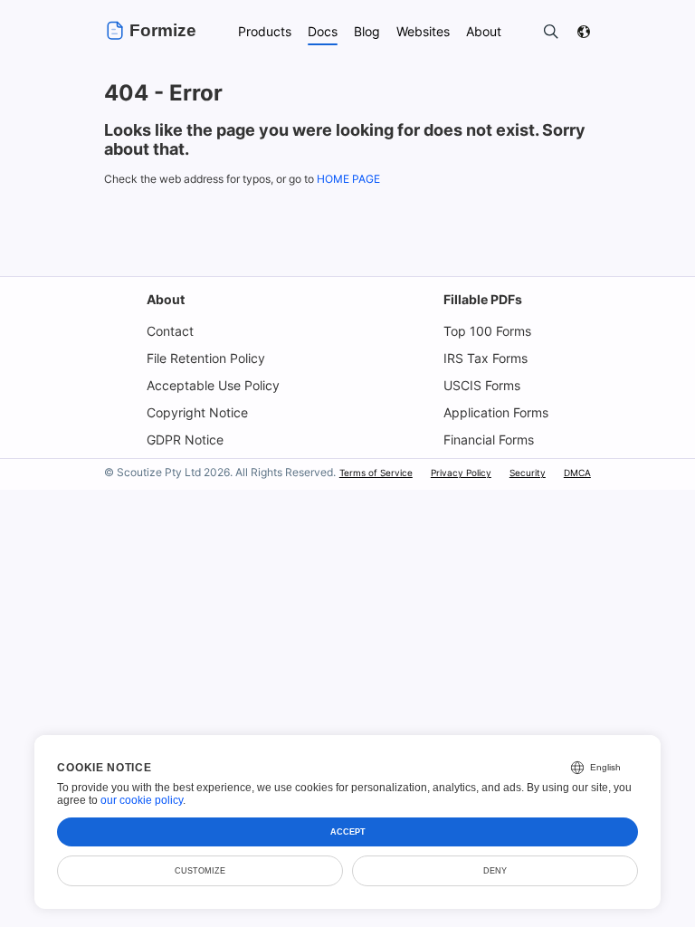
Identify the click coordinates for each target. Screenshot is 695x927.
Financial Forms (488, 439)
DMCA (577, 472)
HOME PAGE (348, 179)
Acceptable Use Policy (213, 385)
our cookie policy (141, 800)
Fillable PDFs (482, 299)
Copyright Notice (197, 412)
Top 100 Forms (487, 331)
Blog (367, 31)
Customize (200, 870)
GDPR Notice (185, 439)
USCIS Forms (481, 385)
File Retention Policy (206, 358)
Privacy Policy (461, 472)
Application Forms (495, 412)
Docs (323, 31)
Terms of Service (376, 472)
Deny (495, 870)
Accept (348, 831)
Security (527, 472)
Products (264, 31)
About (166, 299)
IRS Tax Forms (485, 358)
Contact (170, 331)
